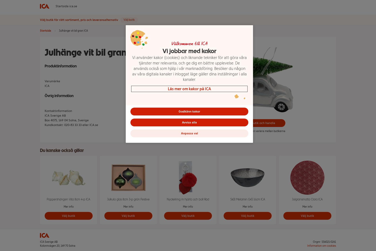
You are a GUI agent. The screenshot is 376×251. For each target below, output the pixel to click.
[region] (189, 84)
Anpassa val (189, 133)
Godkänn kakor (189, 111)
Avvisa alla (189, 122)
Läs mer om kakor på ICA (189, 89)
